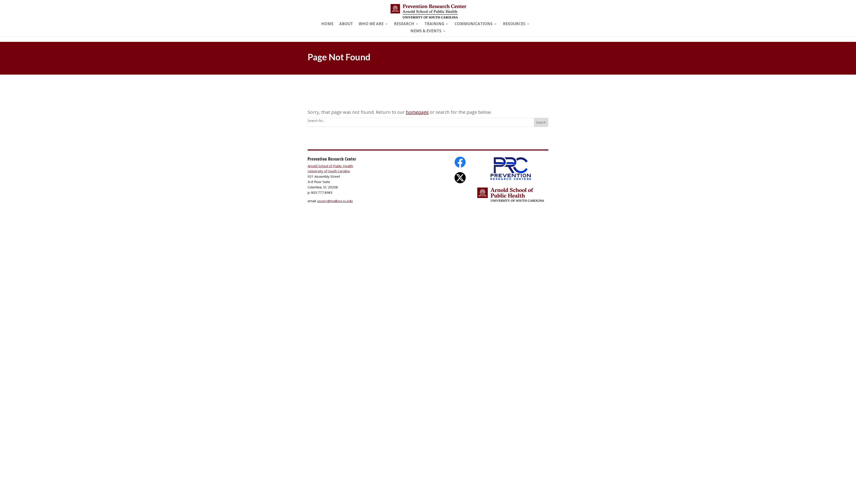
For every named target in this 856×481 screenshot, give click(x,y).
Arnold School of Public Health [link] (330, 166)
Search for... (316, 120)
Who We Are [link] (371, 24)
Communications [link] (474, 24)
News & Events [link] (425, 31)
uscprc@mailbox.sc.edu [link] (335, 201)
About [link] (346, 24)
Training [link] (434, 24)
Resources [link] (514, 24)
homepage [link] (417, 112)
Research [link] (404, 24)
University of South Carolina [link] (329, 171)
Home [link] (327, 24)
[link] (428, 11)
